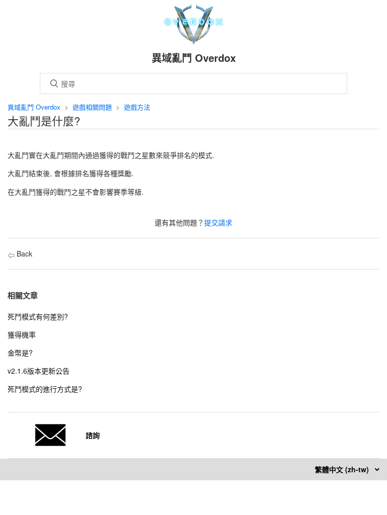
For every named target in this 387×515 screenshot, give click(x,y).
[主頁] (194, 41)
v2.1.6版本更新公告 (39, 371)
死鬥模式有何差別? (38, 316)
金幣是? (20, 353)
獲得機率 (22, 334)
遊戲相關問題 (92, 107)
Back (23, 253)
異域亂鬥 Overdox (34, 107)
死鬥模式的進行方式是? (45, 389)
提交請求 (218, 222)
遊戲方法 (137, 107)
